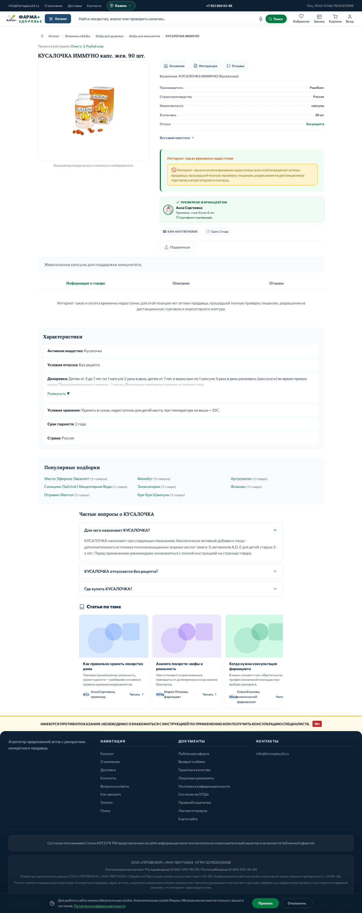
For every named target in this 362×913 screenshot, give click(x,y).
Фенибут (145, 478)
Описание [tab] (181, 283)
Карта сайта (187, 819)
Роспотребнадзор (214, 869)
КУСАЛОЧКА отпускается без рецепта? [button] (121, 571)
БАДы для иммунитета (144, 36)
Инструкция (208, 66)
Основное (176, 66)
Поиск (105, 811)
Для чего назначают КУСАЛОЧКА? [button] (117, 530)
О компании (54, 5)
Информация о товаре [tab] (85, 283)
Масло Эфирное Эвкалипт (67, 478)
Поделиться (180, 247)
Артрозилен (241, 478)
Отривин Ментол (59, 494)
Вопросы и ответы (114, 786)
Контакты (94, 5)
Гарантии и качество (194, 770)
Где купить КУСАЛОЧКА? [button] (108, 588)
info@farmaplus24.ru (23, 5)
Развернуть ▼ (58, 393)
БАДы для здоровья (109, 36)
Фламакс (238, 486)
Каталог (61, 18)
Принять (265, 903)
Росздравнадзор (157, 869)
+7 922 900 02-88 (219, 5)
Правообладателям (194, 802)
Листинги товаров (192, 811)
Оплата (106, 802)
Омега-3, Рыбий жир (87, 46)
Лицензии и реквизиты (196, 778)
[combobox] (181, 19)
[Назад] (42, 36)
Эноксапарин (149, 486)
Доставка (75, 5)
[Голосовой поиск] (261, 19)
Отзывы (238, 66)
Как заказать (110, 794)
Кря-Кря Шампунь (153, 494)
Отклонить (297, 903)
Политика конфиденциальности (99, 906)
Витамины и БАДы (77, 36)
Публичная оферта (193, 754)
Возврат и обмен (191, 761)
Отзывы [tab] (276, 283)
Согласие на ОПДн (193, 794)
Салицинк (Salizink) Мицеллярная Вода (78, 486)
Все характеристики (175, 137)
